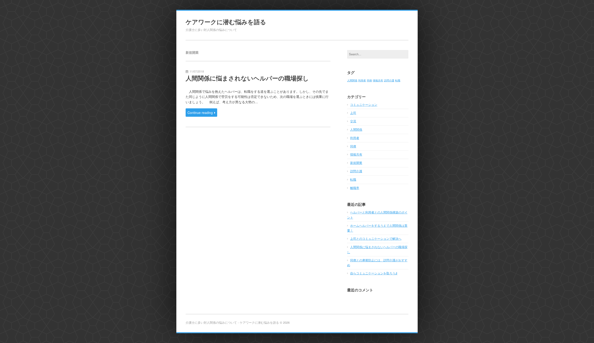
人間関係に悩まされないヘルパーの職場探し (247, 78)
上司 (353, 112)
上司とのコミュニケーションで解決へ (375, 238)
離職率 (354, 188)
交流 (353, 121)
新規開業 (356, 162)
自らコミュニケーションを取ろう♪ (373, 273)
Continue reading (200, 112)
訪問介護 (389, 80)
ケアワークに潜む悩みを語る (226, 22)
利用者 (362, 80)
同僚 (369, 80)
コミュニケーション (363, 104)
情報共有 (378, 80)
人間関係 (352, 80)
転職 (397, 80)
